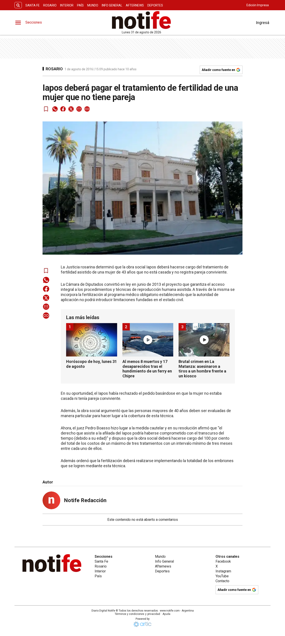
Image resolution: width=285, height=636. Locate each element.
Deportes (155, 5)
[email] (79, 109)
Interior (66, 5)
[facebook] (63, 109)
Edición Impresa (257, 5)
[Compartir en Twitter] (71, 109)
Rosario (50, 5)
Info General (112, 5)
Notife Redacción (85, 500)
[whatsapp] (55, 109)
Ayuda (166, 614)
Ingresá (262, 22)
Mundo (92, 5)
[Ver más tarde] (46, 109)
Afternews (135, 5)
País (80, 5)
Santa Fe (32, 5)
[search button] (18, 5)
